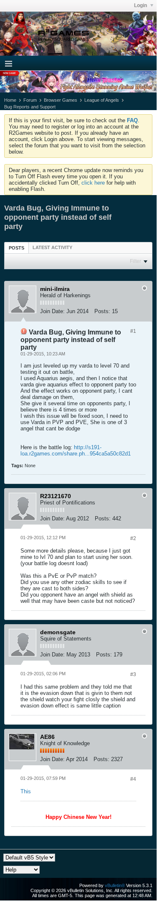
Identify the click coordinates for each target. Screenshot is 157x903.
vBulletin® (115, 885)
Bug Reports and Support (30, 106)
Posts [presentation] (16, 247)
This (25, 791)
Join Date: (52, 311)
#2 (133, 538)
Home (10, 100)
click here (93, 183)
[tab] (16, 247)
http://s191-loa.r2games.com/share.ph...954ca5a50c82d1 (75, 450)
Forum (30, 100)
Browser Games (60, 100)
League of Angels (101, 100)
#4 (133, 779)
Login (141, 5)
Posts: (102, 311)
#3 (133, 674)
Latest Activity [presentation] (52, 247)
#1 (133, 331)
